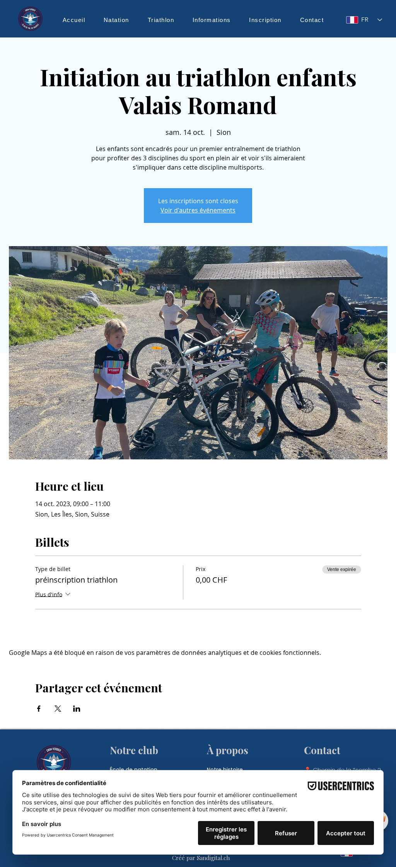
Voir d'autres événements (198, 210)
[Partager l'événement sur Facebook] (39, 709)
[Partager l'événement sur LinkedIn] (76, 709)
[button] (116, 19)
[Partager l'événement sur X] (57, 709)
